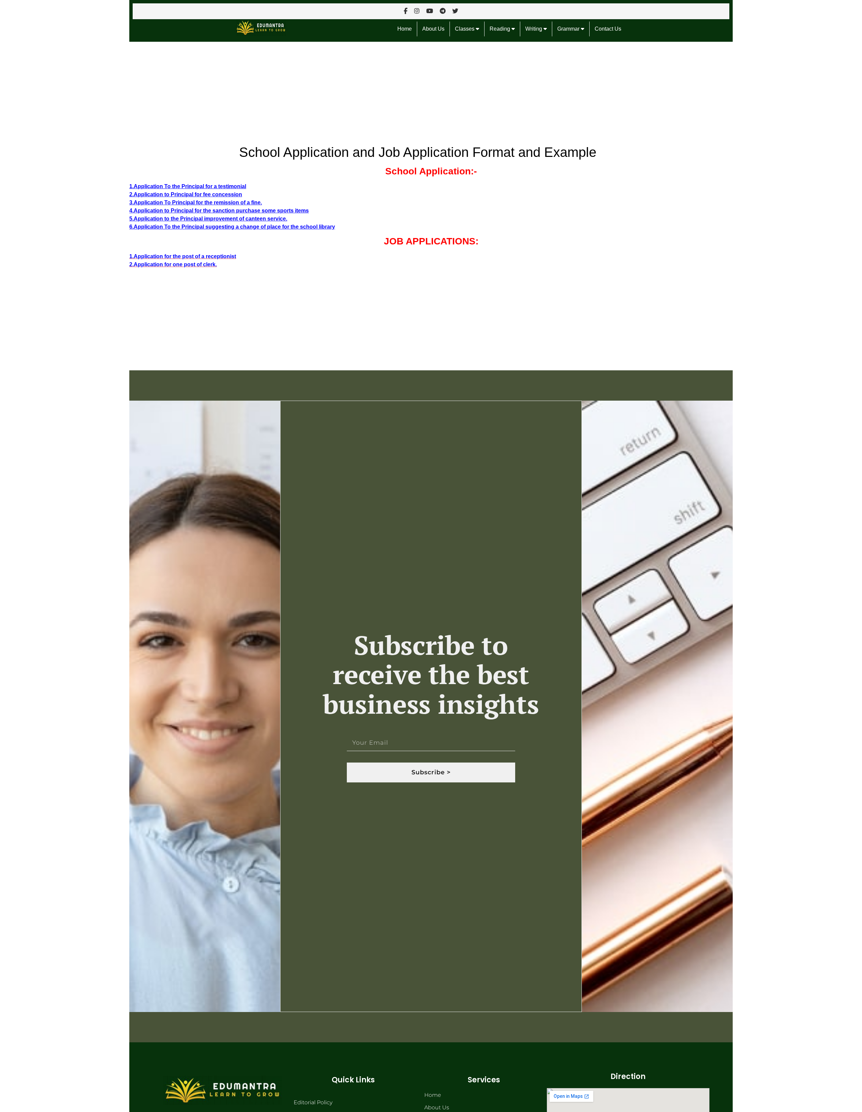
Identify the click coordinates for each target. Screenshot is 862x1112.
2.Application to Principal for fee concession (185, 194)
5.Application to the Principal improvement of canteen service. (208, 219)
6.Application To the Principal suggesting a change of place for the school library (232, 227)
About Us (433, 29)
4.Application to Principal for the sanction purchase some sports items (219, 210)
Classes (465, 29)
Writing (534, 29)
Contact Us (608, 29)
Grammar (569, 29)
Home (404, 29)
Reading (500, 29)
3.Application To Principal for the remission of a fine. (195, 202)
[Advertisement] (331, 91)
